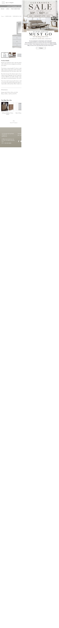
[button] (56, 1)
